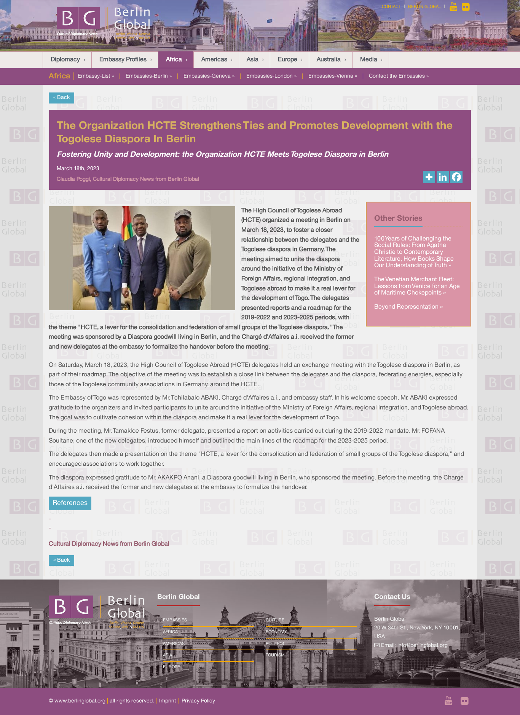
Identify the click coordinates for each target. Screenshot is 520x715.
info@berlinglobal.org (422, 645)
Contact (391, 7)
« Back (61, 97)
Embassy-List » (96, 76)
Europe (287, 59)
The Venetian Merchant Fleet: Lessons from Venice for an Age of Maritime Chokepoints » (417, 286)
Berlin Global (424, 7)
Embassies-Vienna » (332, 76)
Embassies (175, 620)
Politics (275, 644)
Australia (329, 59)
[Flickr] (465, 7)
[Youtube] (454, 7)
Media (368, 59)
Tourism (275, 655)
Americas (214, 59)
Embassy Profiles (123, 59)
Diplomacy (65, 59)
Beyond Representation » (408, 307)
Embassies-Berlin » (149, 76)
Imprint (167, 701)
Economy (276, 632)
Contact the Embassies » (399, 76)
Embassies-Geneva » (208, 76)
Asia (252, 59)
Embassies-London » (271, 76)
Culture (275, 620)
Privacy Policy (198, 701)
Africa (174, 59)
